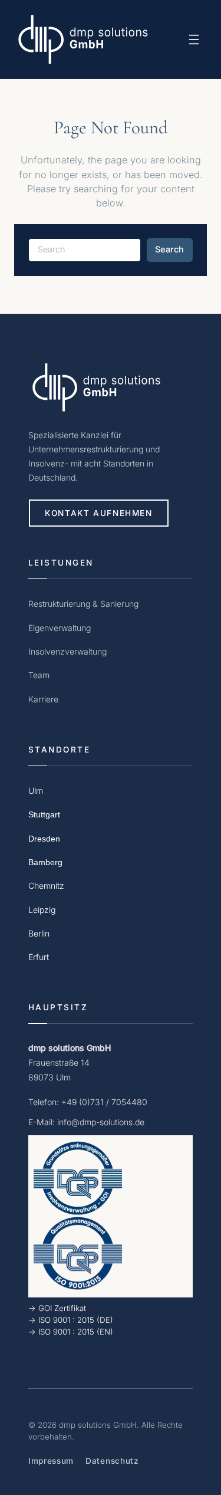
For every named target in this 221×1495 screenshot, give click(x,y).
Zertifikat (70, 1308)
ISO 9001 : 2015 (66, 1320)
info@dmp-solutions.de (100, 1122)
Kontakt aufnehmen (99, 513)
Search (169, 249)
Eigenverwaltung (59, 628)
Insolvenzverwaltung (67, 651)
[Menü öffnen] (194, 39)
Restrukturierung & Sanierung (83, 604)
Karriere (43, 699)
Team (39, 675)
